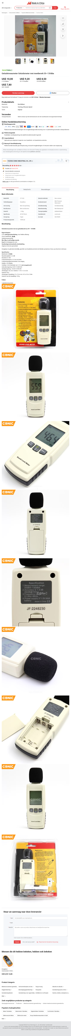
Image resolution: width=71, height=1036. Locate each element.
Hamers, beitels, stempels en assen (60, 993)
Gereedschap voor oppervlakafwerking (27, 993)
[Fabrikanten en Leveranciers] (35, 3)
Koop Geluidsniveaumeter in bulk (39, 1015)
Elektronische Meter (8, 1015)
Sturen (17, 942)
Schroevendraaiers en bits (25, 986)
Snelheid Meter (39, 12)
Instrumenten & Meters (14, 12)
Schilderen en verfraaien (42, 993)
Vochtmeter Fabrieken (53, 1011)
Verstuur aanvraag (18, 93)
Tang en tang (39, 986)
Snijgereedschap (6, 990)
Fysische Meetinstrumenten (28, 12)
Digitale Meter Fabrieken (37, 1011)
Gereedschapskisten (7, 993)
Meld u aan (5, 181)
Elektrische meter (21, 1015)
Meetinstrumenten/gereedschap (10, 986)
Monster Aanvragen (44, 97)
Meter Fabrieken (7, 1011)
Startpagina (4, 12)
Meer (3, 1018)
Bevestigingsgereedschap (25, 990)
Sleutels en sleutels (57, 986)
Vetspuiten (38, 990)
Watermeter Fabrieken (21, 1011)
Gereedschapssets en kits (59, 990)
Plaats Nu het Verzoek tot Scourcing (47, 942)
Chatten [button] (54, 93)
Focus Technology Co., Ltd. (33, 1025)
